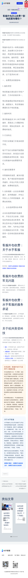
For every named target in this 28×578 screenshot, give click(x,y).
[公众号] (5, 565)
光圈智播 (7, 351)
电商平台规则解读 (13, 266)
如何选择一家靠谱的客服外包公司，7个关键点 (20, 510)
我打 (6, 347)
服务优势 (10, 555)
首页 (3, 555)
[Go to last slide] (4, 519)
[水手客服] (6, 3)
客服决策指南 (14, 13)
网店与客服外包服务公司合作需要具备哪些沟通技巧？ (20, 485)
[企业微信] (15, 565)
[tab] (12, 536)
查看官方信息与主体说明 (15, 465)
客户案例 (17, 555)
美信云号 (7, 356)
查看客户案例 (7, 463)
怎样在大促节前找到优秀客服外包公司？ (7, 484)
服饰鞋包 (5, 473)
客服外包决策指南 (11, 268)
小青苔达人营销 (9, 358)
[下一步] (24, 519)
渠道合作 (23, 555)
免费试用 (19, 3)
